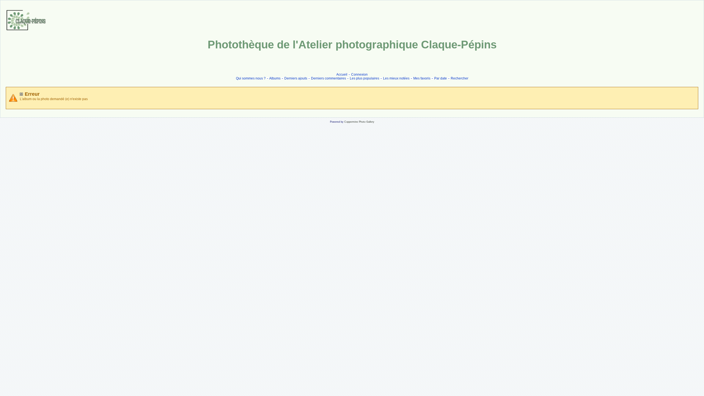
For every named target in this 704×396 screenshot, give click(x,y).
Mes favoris (421, 78)
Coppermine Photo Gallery (359, 121)
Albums (274, 78)
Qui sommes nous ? (251, 78)
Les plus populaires (364, 78)
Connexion (359, 74)
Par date (440, 78)
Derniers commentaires (328, 78)
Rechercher (459, 78)
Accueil (341, 74)
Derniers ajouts (295, 78)
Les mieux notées (396, 78)
